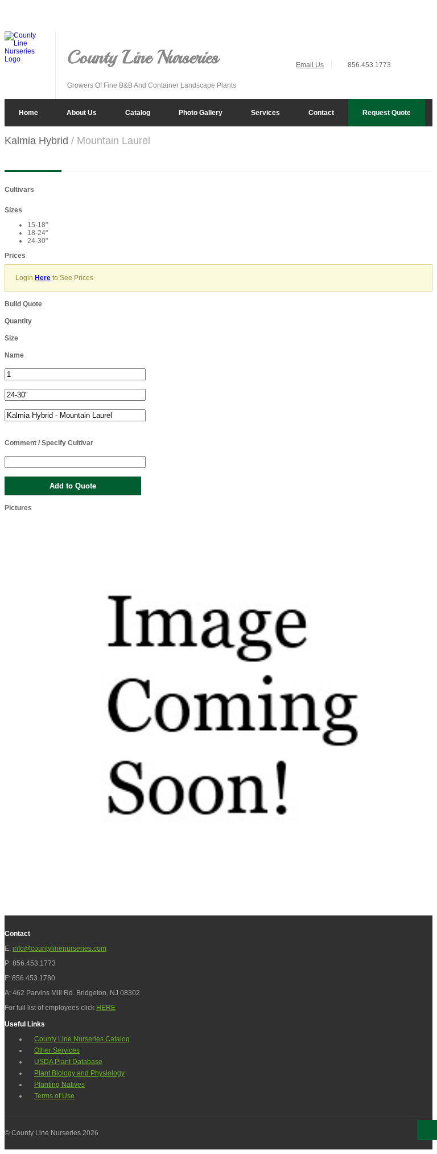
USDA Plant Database (68, 1062)
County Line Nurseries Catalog (82, 1039)
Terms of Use (54, 1096)
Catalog (137, 113)
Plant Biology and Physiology (79, 1073)
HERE (106, 1008)
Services (265, 113)
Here (43, 278)
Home (28, 113)
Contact (321, 113)
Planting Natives (59, 1085)
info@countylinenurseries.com (59, 948)
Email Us (310, 65)
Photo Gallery (200, 113)
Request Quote (386, 113)
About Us (82, 113)
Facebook (424, 39)
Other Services (57, 1050)
